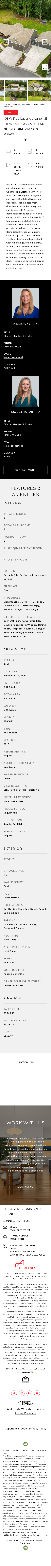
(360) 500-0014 (12, 346)
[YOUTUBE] (37, 1393)
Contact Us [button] (25, 1187)
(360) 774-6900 (12, 434)
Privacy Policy (37, 1428)
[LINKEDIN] (29, 1393)
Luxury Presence (25, 1413)
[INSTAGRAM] (22, 1393)
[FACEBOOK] (14, 1393)
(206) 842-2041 (17, 1239)
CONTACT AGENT (25, 470)
